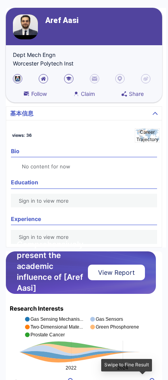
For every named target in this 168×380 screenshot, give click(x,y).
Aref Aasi (62, 20)
